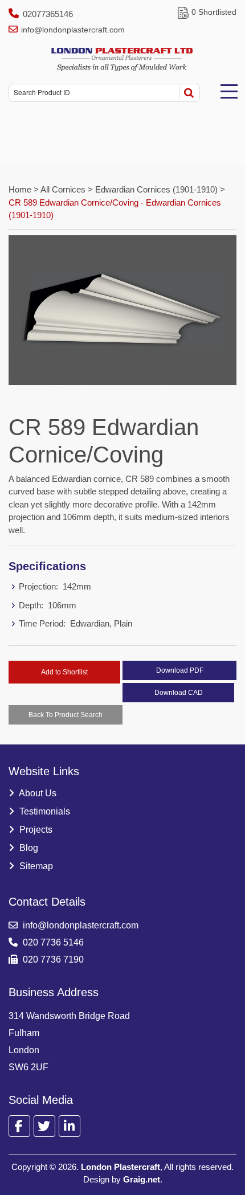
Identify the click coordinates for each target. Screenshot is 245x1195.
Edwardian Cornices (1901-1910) (156, 189)
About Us (36, 793)
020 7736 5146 (52, 942)
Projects (34, 829)
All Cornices (62, 189)
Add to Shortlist (64, 672)
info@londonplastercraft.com (73, 29)
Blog (27, 848)
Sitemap (35, 866)
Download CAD (178, 693)
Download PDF (179, 670)
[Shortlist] (183, 12)
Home (21, 189)
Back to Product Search (65, 715)
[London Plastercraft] (122, 59)
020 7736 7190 (52, 959)
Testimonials (43, 811)
